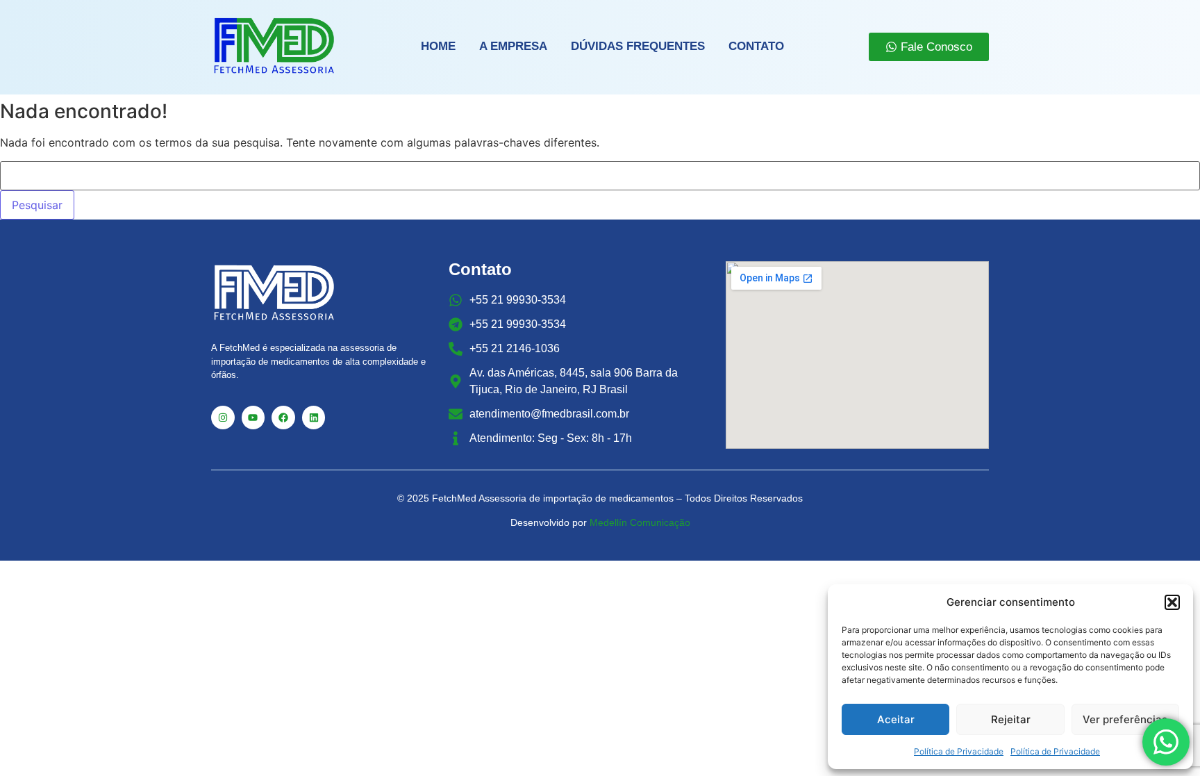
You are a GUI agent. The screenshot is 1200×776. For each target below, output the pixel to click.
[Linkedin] (314, 417)
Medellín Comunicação (640, 522)
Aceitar (896, 719)
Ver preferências (1125, 719)
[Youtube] (253, 417)
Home (438, 46)
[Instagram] (223, 417)
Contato (756, 46)
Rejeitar (1011, 719)
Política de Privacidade (958, 751)
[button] (1172, 602)
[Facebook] (283, 417)
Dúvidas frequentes (638, 46)
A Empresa (513, 46)
